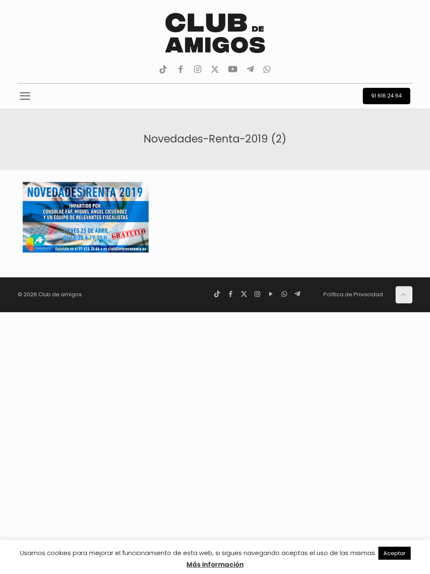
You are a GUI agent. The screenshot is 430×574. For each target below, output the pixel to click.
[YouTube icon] (270, 294)
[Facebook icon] (230, 294)
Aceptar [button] (394, 553)
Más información (215, 564)
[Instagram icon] (257, 294)
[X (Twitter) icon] (244, 294)
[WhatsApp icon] (284, 294)
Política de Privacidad (353, 294)
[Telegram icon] (297, 294)
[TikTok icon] (217, 294)
